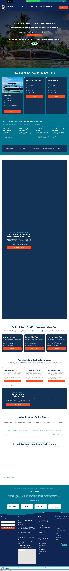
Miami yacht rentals (49, 31)
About (42, 1)
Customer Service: (21, 545)
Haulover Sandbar (61, 340)
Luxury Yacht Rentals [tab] (40, 422)
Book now (63, 7)
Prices (27, 6)
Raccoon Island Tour (9, 337)
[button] (65, 1)
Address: (19, 536)
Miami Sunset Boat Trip (10, 370)
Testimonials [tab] (59, 422)
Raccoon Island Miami (46, 6)
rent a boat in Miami (10, 124)
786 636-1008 (57, 1)
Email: (19, 534)
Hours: (19, 539)
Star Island (37, 330)
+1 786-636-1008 (28, 545)
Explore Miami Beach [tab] (51, 422)
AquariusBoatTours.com (7, 134)
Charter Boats (34, 6)
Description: (20, 524)
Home (22, 6)
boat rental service (24, 32)
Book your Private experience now (19, 247)
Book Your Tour (12, 348)
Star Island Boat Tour (31, 337)
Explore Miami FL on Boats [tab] (19, 422)
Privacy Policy (45, 567)
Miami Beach (14, 105)
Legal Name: (20, 547)
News (46, 1)
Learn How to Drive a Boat (18, 395)
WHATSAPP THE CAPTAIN (33, 1)
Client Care (50, 1)
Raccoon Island (32, 330)
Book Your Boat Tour (34, 34)
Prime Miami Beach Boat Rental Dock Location (34, 444)
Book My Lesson (18, 404)
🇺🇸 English (63, 1)
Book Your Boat (3, 570)
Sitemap (49, 567)
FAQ (41, 9)
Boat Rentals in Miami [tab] (7, 422)
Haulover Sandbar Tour (54, 337)
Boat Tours (35, 9)
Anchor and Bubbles (54, 370)
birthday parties (9, 137)
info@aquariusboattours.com (26, 534)
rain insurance (44, 137)
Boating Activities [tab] (30, 422)
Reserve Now (12, 380)
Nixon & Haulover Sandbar (44, 330)
